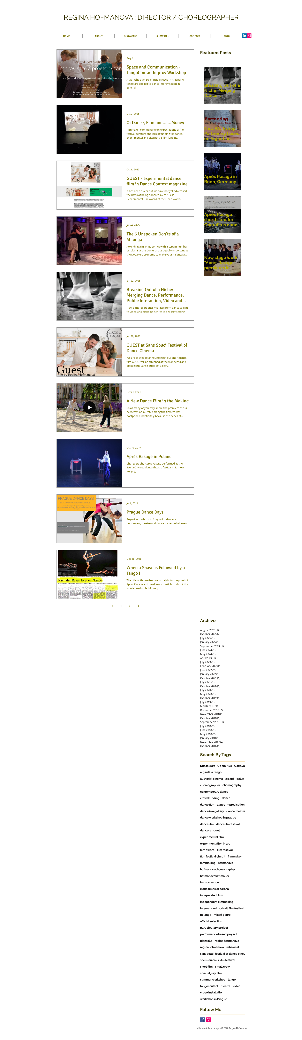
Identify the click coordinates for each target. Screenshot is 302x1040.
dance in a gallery (212, 811)
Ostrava (239, 765)
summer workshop (212, 979)
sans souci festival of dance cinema (222, 953)
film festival (225, 850)
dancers (205, 830)
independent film (211, 895)
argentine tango (210, 772)
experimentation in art (215, 843)
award (229, 778)
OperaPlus (224, 765)
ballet (240, 778)
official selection (211, 921)
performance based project (218, 934)
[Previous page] (112, 606)
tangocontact (209, 986)
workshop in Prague (213, 999)
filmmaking (208, 862)
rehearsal (232, 947)
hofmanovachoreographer (217, 869)
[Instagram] (249, 35)
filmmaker (235, 856)
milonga (205, 914)
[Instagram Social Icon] (208, 1019)
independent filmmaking (216, 901)
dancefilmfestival (228, 824)
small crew (222, 966)
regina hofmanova (227, 940)
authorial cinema (211, 778)
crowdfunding (209, 798)
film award (207, 850)
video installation (211, 992)
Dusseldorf (207, 765)
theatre (225, 986)
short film (206, 966)
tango (232, 979)
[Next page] (138, 606)
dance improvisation (230, 804)
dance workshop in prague (218, 817)
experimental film (212, 837)
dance (226, 798)
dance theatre (235, 811)
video (236, 986)
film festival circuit (212, 856)
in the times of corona (214, 888)
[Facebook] (202, 1019)
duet (216, 830)
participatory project (214, 927)
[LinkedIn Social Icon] (244, 35)
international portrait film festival (222, 908)
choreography (231, 785)
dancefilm (207, 824)
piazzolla (206, 940)
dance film (207, 804)
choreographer (210, 785)
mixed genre (222, 914)
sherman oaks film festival (217, 960)
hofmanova (225, 862)
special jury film (211, 973)
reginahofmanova (212, 947)
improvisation (209, 882)
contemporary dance (214, 791)
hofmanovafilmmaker (214, 876)
